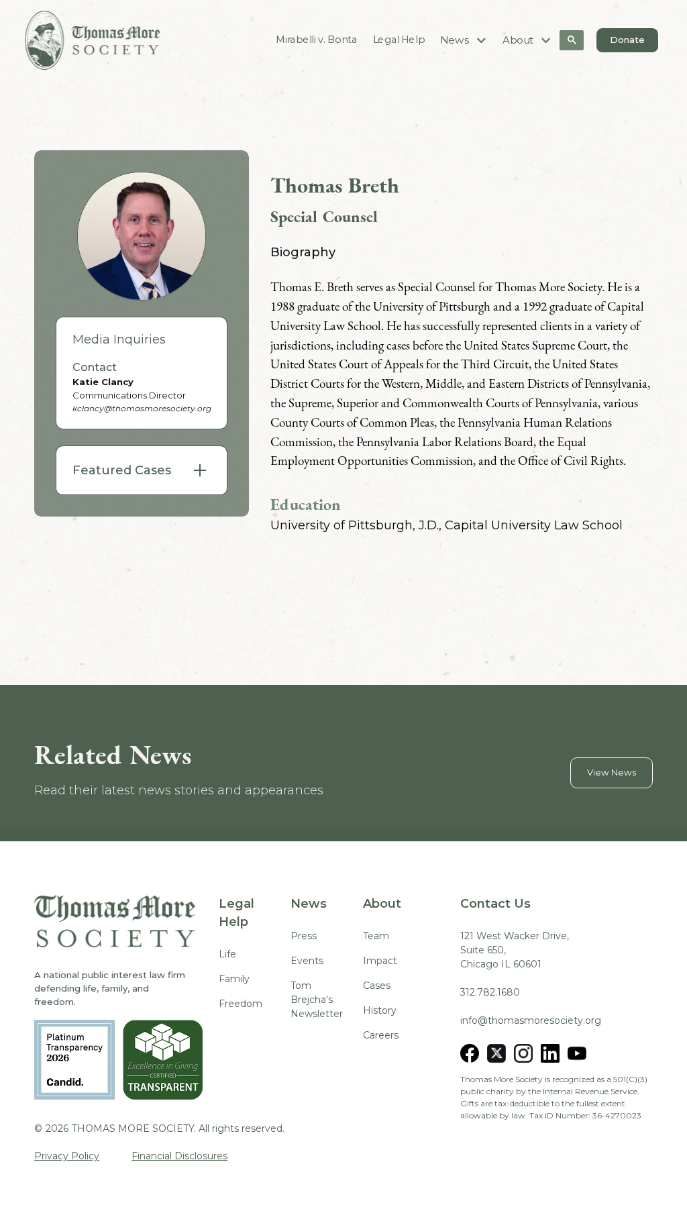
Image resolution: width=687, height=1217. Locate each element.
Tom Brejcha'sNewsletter (316, 1000)
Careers (381, 1035)
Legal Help (399, 40)
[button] (464, 40)
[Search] (572, 40)
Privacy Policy (66, 1156)
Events (306, 961)
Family (234, 979)
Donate (627, 39)
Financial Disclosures (179, 1156)
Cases (376, 986)
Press (303, 936)
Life (227, 954)
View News (611, 772)
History (380, 1010)
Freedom (240, 1004)
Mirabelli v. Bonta (317, 40)
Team (376, 936)
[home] (92, 40)
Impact (380, 961)
